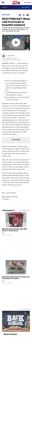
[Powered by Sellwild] (27, 309)
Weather (6, 15)
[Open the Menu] (2, 2)
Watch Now (27, 2)
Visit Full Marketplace (24, 210)
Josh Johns (11, 55)
